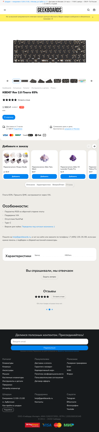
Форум (70, 374)
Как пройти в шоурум (11, 405)
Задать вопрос (49, 276)
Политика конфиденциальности (49, 374)
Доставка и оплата (43, 363)
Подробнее (17, 129)
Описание (30, 184)
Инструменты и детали (40, 88)
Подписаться (49, 348)
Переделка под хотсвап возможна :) (38, 226)
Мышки (5, 374)
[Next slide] (94, 146)
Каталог (26, 88)
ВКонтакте (71, 402)
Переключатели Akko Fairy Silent (42, 168)
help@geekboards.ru (22, 237)
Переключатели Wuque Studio (15, 167)
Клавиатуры (7, 363)
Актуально (17, 88)
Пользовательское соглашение (49, 377)
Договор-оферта (42, 381)
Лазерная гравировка (77, 363)
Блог (69, 366)
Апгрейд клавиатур (11, 388)
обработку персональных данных (68, 351)
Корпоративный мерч (44, 370)
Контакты (39, 402)
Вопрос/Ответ (58, 184)
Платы (53, 88)
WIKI (69, 370)
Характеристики (44, 184)
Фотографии (72, 405)
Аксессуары (7, 370)
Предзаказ (7, 384)
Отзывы (69, 184)
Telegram (71, 398)
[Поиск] (88, 10)
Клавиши (6, 366)
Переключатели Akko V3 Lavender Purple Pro (70, 168)
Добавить (16, 176)
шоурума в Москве (72, 129)
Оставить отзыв (58, 297)
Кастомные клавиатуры (13, 377)
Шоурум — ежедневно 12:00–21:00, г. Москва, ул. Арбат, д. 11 (26, 2)
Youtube (70, 409)
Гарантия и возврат (43, 366)
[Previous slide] (89, 146)
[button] (8, 80)
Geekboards (6, 88)
